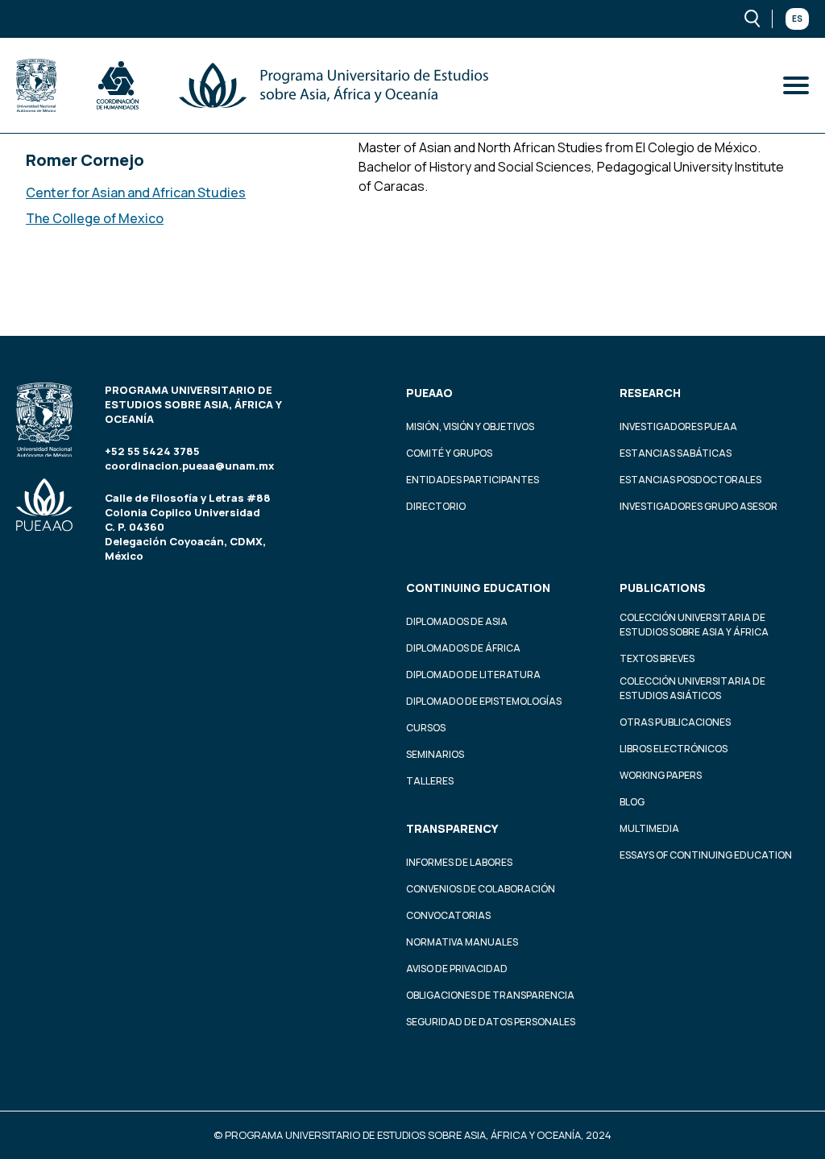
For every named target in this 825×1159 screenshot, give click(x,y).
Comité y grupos (449, 453)
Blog (632, 802)
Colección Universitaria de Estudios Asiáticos (692, 688)
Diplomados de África (463, 648)
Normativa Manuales (462, 942)
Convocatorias (448, 915)
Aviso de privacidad (457, 968)
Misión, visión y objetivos (470, 426)
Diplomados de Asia (457, 621)
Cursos (426, 728)
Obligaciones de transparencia (490, 995)
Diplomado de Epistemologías (484, 701)
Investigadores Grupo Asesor (698, 506)
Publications (663, 587)
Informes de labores (459, 862)
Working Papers (661, 775)
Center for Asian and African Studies (136, 192)
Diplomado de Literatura (473, 674)
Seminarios (435, 754)
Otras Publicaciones (675, 722)
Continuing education (478, 587)
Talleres (430, 781)
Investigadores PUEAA (678, 426)
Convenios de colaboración (480, 889)
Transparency (452, 828)
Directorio (436, 506)
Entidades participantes (472, 479)
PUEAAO (429, 392)
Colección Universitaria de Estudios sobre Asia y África (694, 625)
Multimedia (649, 828)
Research (650, 392)
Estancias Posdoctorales (690, 479)
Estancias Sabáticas (676, 453)
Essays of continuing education (706, 855)
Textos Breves (657, 658)
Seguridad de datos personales (490, 1022)
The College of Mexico (95, 218)
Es (797, 18)
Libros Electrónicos (674, 748)
